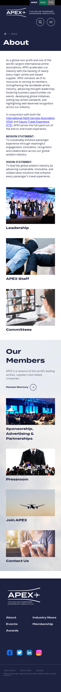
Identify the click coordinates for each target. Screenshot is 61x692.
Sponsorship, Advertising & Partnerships (20, 433)
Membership (43, 624)
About (11, 618)
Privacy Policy (25, 670)
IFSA (43, 2)
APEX (34, 2)
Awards (12, 631)
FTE (51, 2)
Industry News (44, 618)
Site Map (39, 670)
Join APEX (16, 520)
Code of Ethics (9, 670)
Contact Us (17, 561)
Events (12, 624)
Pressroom (17, 479)
